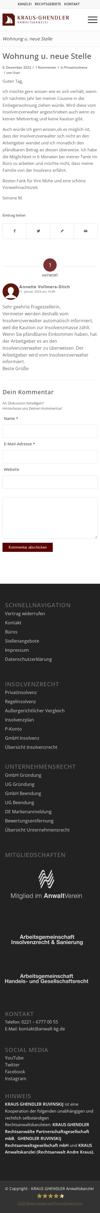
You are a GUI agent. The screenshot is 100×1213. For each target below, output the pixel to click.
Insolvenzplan (19, 720)
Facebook (15, 1072)
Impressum (17, 650)
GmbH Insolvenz (22, 738)
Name (11, 418)
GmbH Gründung (23, 775)
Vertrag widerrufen (25, 614)
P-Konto (13, 729)
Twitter (12, 1065)
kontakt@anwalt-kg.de (42, 1029)
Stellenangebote (22, 641)
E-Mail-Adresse (19, 444)
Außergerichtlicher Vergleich (35, 711)
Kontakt (13, 623)
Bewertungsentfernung (29, 821)
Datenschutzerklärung (28, 659)
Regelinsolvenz (20, 701)
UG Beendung (19, 802)
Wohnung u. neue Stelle (27, 39)
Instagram (15, 1079)
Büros (11, 632)
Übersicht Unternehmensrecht (37, 830)
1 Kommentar (45, 67)
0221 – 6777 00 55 (39, 1022)
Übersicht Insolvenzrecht (31, 747)
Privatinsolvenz (76, 67)
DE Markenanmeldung (28, 812)
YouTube (14, 1058)
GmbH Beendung (23, 793)
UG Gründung (19, 784)
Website (11, 469)
